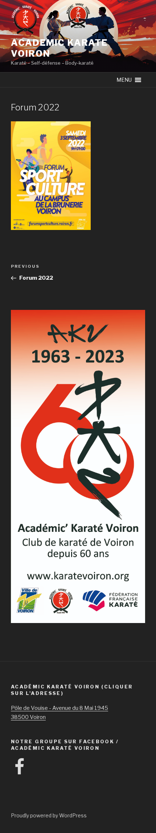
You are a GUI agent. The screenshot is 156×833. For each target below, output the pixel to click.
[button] (124, 80)
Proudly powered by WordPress (49, 815)
